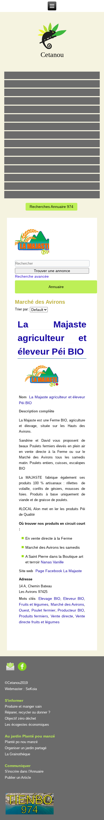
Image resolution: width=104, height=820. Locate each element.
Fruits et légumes (34, 604)
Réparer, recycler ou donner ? (27, 712)
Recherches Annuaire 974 (51, 206)
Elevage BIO (49, 598)
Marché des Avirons (67, 604)
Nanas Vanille (52, 562)
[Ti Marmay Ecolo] (52, 143)
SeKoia (31, 689)
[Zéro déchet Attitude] (52, 101)
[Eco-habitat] (52, 126)
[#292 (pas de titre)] (52, 194)
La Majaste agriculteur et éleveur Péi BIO (52, 337)
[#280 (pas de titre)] (52, 177)
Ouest (24, 610)
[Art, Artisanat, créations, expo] (52, 152)
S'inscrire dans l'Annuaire (24, 771)
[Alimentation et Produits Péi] (52, 84)
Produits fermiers (33, 616)
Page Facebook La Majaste (58, 571)
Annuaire (56, 287)
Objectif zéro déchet (20, 718)
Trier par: (22, 309)
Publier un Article (18, 778)
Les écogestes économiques (27, 725)
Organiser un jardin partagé (25, 748)
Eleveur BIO (73, 598)
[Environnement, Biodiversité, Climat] (52, 109)
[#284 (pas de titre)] (52, 186)
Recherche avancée (32, 276)
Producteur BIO (71, 610)
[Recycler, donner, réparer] (52, 92)
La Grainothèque (17, 754)
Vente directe (62, 616)
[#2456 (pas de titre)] (52, 135)
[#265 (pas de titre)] (52, 118)
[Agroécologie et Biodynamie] (52, 75)
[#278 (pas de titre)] (52, 169)
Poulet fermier (43, 610)
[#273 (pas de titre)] (52, 160)
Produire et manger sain (23, 706)
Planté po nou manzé (21, 742)
